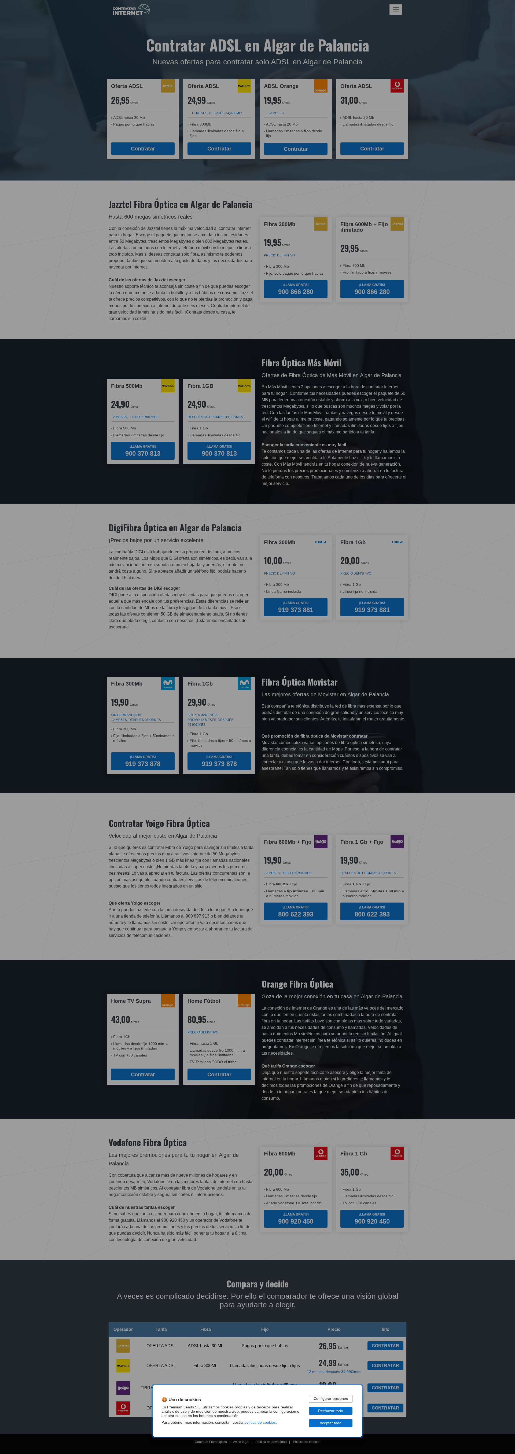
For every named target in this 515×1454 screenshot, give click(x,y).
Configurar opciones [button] (331, 1399)
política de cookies (260, 1422)
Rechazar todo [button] (330, 1411)
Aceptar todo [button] (330, 1423)
